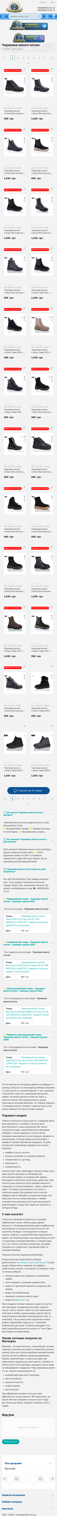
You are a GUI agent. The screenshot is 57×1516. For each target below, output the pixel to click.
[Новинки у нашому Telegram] (28, 25)
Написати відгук (10, 1442)
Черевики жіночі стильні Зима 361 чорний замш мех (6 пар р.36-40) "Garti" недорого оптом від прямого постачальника (42, 291)
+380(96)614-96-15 (46, 10)
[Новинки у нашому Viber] (29, 37)
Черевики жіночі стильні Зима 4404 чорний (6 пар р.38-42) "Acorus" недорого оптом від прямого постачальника (42, 709)
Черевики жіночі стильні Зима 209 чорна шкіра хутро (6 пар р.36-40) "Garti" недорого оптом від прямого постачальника (14, 410)
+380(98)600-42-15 (46, 8)
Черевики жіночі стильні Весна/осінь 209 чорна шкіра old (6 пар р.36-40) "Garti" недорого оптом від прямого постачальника (14, 709)
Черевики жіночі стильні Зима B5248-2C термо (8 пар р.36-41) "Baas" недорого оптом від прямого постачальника (41, 769)
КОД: (5, 108)
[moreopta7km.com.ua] (14, 9)
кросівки (20, 1300)
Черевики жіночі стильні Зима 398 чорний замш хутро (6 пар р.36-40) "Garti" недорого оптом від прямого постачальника (15, 351)
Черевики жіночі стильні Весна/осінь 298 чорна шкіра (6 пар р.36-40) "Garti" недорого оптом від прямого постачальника (13, 172)
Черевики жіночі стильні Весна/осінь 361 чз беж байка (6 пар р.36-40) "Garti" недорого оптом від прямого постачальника (41, 172)
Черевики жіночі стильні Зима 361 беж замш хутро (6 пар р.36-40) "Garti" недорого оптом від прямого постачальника (42, 351)
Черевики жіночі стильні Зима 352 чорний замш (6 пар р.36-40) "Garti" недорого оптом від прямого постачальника (42, 649)
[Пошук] (39, 16)
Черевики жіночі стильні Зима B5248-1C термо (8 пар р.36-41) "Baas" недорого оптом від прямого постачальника (14, 769)
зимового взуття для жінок (32, 1262)
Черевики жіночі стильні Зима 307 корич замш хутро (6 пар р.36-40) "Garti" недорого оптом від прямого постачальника (14, 649)
